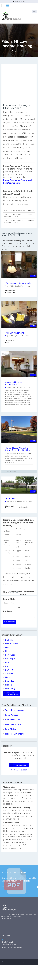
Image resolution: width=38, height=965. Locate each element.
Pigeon (8, 685)
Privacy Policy (6, 919)
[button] (34, 11)
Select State (9, 599)
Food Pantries (11, 715)
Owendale (10, 681)
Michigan (15, 51)
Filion (22, 51)
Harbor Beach (11, 643)
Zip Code (7, 611)
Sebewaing (10, 688)
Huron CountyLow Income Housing (13, 693)
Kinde (7, 651)
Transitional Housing (14, 710)
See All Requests (19, 770)
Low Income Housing (18, 962)
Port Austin (10, 655)
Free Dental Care (13, 724)
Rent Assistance (12, 719)
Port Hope (10, 658)
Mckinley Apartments (15, 333)
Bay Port (9, 670)
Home (7, 51)
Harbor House (11, 498)
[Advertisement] (19, 84)
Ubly (7, 666)
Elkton (8, 677)
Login (16, 1)
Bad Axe (9, 640)
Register (22, 1)
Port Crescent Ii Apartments (18, 283)
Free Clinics (10, 729)
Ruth (7, 662)
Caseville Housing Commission (13, 383)
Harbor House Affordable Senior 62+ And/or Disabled (17, 449)
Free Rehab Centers (14, 734)
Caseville (9, 673)
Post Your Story (20, 765)
